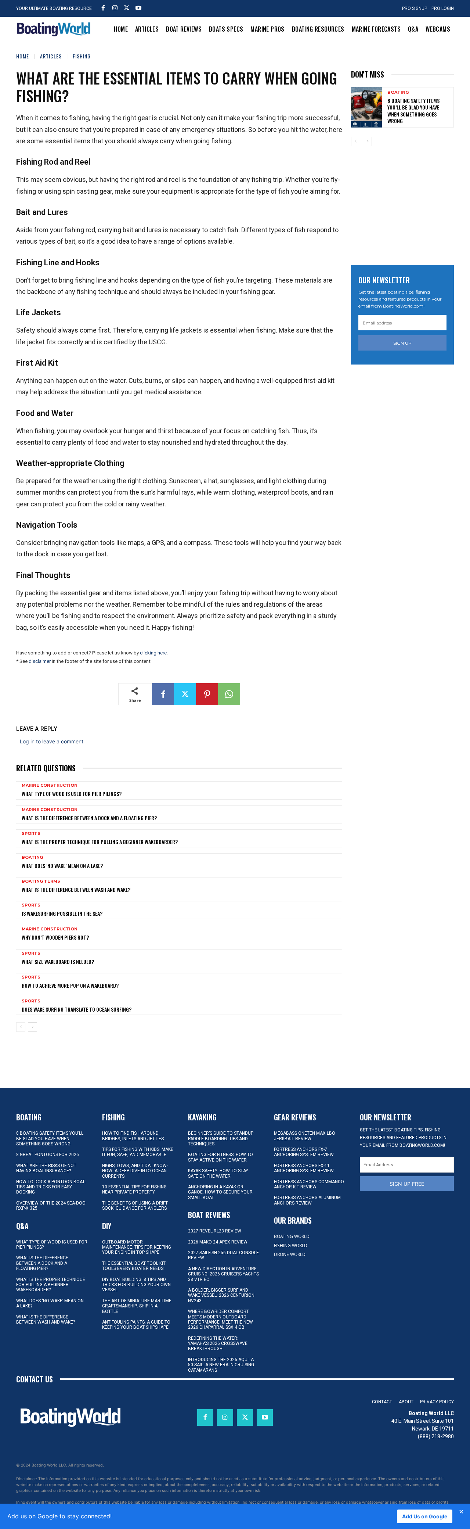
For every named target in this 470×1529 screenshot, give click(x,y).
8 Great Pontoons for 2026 (47, 1154)
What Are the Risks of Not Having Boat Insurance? (46, 1168)
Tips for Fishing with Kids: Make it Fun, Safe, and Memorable (137, 1152)
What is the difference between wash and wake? (76, 889)
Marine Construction (49, 785)
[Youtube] (138, 8)
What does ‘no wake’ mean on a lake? (62, 865)
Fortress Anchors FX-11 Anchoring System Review (304, 1168)
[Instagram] (115, 8)
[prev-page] (20, 1027)
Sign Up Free (407, 1184)
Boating (32, 857)
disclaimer (40, 661)
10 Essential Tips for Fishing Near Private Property (134, 1189)
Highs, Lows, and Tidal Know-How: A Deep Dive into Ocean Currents (135, 1171)
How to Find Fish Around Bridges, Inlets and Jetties (133, 1136)
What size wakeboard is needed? (58, 961)
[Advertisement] (406, 203)
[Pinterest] (207, 694)
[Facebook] (103, 8)
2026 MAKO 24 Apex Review (217, 1242)
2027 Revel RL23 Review (214, 1231)
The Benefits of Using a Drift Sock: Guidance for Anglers (135, 1205)
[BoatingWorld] (55, 29)
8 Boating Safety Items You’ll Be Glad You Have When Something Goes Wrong (413, 111)
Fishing (82, 56)
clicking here (153, 653)
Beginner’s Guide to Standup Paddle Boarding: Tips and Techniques (220, 1138)
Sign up (402, 343)
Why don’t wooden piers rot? (55, 937)
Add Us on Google (424, 1516)
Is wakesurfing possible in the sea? (62, 913)
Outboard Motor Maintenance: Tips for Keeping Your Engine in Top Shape (136, 1247)
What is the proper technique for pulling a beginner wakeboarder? (100, 842)
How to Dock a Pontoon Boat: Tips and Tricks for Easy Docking (51, 1187)
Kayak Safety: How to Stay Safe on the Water (218, 1173)
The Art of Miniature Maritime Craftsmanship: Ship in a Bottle (136, 1306)
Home (22, 56)
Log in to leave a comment (51, 741)
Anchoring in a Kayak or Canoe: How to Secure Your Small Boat (220, 1192)
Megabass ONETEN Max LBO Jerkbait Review (304, 1136)
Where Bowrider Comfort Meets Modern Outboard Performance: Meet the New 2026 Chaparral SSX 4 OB (220, 1319)
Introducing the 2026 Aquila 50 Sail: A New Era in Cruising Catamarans (221, 1365)
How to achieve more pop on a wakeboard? (70, 985)
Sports (31, 834)
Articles (51, 56)
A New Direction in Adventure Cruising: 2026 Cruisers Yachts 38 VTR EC (223, 1274)
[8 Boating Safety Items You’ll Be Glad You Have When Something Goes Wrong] (366, 107)
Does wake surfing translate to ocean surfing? (76, 1009)
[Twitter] (127, 8)
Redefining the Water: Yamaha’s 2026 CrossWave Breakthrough (217, 1344)
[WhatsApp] (229, 694)
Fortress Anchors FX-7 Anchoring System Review (304, 1152)
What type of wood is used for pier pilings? (72, 793)
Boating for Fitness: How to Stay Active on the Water (220, 1157)
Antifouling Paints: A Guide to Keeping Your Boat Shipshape (136, 1325)
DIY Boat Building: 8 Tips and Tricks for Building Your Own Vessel (136, 1285)
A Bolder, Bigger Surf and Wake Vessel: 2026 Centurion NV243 (221, 1295)
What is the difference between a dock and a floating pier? (89, 818)
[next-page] (32, 1027)
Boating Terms (41, 881)
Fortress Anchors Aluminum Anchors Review (307, 1200)
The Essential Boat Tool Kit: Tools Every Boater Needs (134, 1266)
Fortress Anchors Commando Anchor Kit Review (309, 1184)
